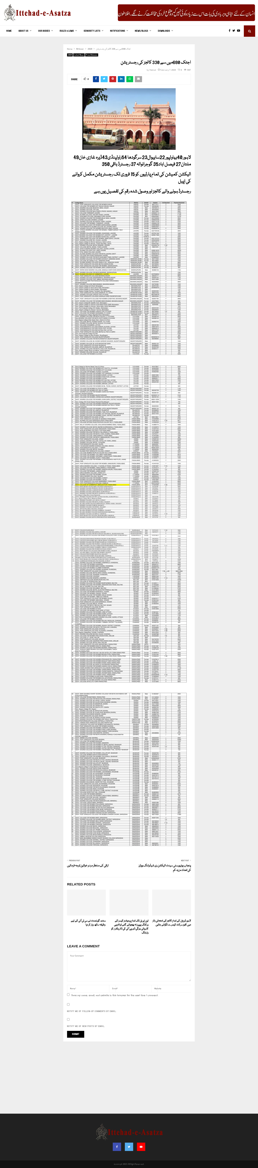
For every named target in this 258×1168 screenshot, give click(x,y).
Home (9, 31)
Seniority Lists (92, 31)
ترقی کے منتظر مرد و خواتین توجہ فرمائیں (87, 865)
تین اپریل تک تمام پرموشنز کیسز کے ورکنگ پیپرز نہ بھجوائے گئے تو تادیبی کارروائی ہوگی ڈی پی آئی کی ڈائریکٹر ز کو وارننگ (129, 927)
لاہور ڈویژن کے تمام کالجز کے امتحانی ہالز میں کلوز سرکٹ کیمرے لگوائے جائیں (172, 923)
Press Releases (91, 55)
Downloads (164, 31)
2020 (70, 55)
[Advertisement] (129, 1079)
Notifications (117, 31)
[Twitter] (234, 31)
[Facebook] (230, 31)
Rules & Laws (67, 31)
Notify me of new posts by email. (86, 1026)
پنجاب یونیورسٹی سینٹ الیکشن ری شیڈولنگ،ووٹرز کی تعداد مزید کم (165, 868)
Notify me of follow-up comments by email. (91, 1011)
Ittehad (152, 70)
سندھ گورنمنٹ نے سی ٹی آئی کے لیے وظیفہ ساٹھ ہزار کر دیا (88, 923)
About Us (23, 31)
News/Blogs (141, 31)
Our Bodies (44, 31)
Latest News (79, 55)
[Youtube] (239, 31)
